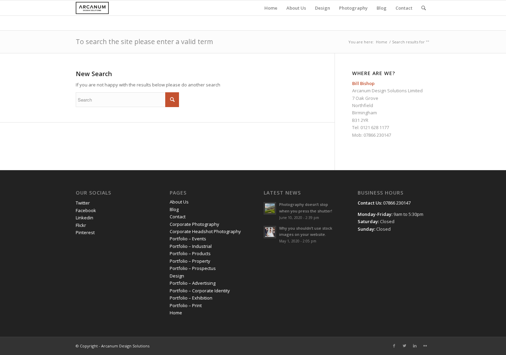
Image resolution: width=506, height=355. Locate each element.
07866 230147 (377, 135)
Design (177, 276)
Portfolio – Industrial (191, 246)
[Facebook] (394, 346)
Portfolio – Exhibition (191, 298)
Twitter (83, 203)
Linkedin (84, 218)
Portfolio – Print (186, 305)
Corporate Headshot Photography (205, 231)
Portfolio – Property (190, 261)
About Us (179, 202)
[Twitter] (404, 346)
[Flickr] (425, 346)
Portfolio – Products (190, 253)
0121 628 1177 (374, 127)
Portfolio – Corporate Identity (200, 291)
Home (381, 41)
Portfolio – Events (188, 239)
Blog (174, 209)
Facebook (86, 210)
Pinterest (85, 232)
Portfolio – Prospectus (193, 268)
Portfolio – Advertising (192, 283)
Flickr (81, 225)
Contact (178, 216)
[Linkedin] (415, 346)
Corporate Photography (194, 224)
